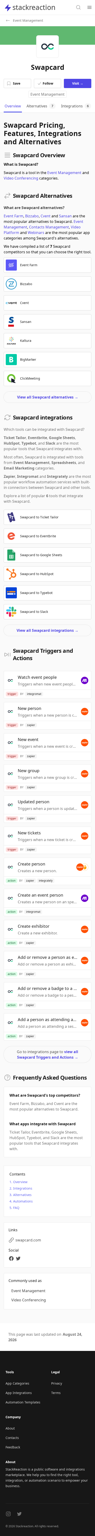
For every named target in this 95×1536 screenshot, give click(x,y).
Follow (48, 83)
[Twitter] (18, 1258)
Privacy (56, 1383)
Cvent (45, 216)
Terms (56, 1393)
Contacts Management (49, 227)
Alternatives (22, 1195)
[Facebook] (12, 1258)
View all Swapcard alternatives (47, 397)
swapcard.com (28, 1240)
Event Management (47, 94)
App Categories (17, 1383)
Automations (23, 1201)
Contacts (12, 1438)
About (10, 1428)
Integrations (22, 1188)
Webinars (36, 232)
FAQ (16, 1207)
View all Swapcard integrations (47, 630)
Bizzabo (32, 216)
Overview (20, 1182)
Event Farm (13, 216)
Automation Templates (23, 1402)
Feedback (13, 1447)
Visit (77, 83)
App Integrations (19, 1393)
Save (16, 83)
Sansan (65, 216)
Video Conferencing (21, 178)
